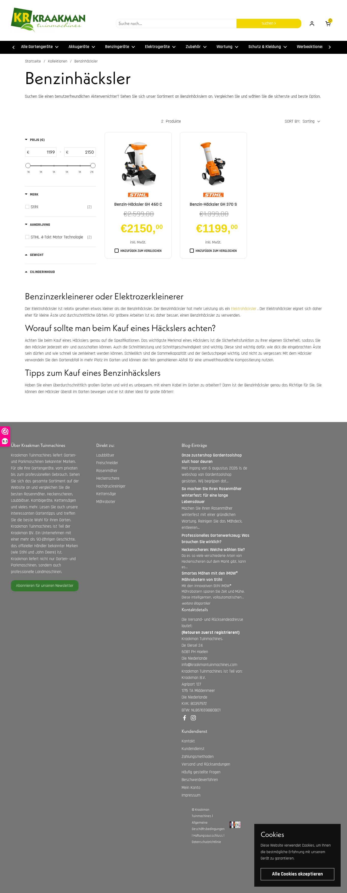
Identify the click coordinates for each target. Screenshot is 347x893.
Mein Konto (191, 787)
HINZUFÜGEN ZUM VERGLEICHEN (141, 251)
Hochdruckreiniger (110, 486)
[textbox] (42, 152)
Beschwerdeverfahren (200, 780)
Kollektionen (57, 61)
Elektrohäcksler (243, 309)
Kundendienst (193, 749)
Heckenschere (107, 478)
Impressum (191, 795)
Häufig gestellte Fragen (201, 772)
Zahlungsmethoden (198, 756)
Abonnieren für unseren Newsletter (44, 585)
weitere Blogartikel (196, 603)
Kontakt (188, 741)
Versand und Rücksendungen (206, 764)
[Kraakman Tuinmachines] (48, 20)
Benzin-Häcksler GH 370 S (213, 204)
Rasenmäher (106, 471)
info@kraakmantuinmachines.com (209, 665)
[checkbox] (61, 207)
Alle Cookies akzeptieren (297, 874)
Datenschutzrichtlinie (206, 842)
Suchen (268, 23)
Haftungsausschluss (208, 836)
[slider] (27, 165)
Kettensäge (106, 494)
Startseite (33, 61)
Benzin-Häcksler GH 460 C (138, 204)
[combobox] (176, 23)
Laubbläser (105, 455)
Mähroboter (105, 502)
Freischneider (107, 463)
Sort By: (292, 121)
